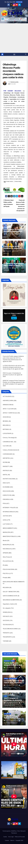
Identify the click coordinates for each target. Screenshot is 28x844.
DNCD (5, 483)
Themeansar (14, 833)
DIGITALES (6, 470)
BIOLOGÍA (6, 425)
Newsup (22, 831)
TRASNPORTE (7, 637)
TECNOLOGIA (7, 624)
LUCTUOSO (6, 524)
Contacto (7, 840)
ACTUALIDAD (7, 396)
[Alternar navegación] (14, 54)
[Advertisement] (14, 38)
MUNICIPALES (7, 544)
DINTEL (5, 474)
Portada (5, 577)
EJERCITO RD (7, 495)
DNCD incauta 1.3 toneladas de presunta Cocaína (13, 700)
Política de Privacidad (20, 836)
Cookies (5, 836)
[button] (25, 54)
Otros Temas (6, 557)
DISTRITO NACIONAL (9, 478)
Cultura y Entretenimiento (10, 450)
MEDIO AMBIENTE (8, 528)
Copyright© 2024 (19, 840)
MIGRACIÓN (6, 532)
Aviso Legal (11, 836)
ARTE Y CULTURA (8, 408)
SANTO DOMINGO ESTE (10, 595)
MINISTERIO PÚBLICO (9, 536)
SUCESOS (6, 620)
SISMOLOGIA (7, 612)
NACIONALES (7, 548)
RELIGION (6, 587)
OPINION (5, 553)
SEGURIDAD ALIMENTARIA (11, 600)
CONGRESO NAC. (8, 441)
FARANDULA (7, 499)
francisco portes (14, 82)
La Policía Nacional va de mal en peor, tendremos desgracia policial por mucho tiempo (14, 367)
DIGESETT (6, 466)
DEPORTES (6, 458)
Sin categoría (6, 608)
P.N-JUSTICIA (7, 561)
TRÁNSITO (6, 632)
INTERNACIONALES (9, 511)
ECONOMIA (6, 487)
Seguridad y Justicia (8, 604)
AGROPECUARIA (8, 400)
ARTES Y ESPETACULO (10, 413)
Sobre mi (12, 840)
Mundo (5, 540)
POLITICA (6, 573)
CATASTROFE (7, 433)
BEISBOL (5, 421)
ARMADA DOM (7, 404)
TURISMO (6, 641)
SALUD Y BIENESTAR (9, 591)
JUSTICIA (5, 515)
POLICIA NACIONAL (9, 569)
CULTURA (6, 446)
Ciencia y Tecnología (9, 437)
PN (4, 565)
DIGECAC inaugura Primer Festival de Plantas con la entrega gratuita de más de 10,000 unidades (14, 382)
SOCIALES (6, 616)
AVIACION (6, 417)
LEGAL (5, 520)
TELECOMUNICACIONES (10, 628)
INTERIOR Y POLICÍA (9, 507)
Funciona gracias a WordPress (10, 831)
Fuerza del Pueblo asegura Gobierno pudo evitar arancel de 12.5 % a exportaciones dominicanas (13, 358)
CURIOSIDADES (8, 454)
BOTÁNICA (6, 429)
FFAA (4, 503)
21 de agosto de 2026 (11, 667)
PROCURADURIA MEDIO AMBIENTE (13, 581)
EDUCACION (7, 491)
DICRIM (5, 462)
